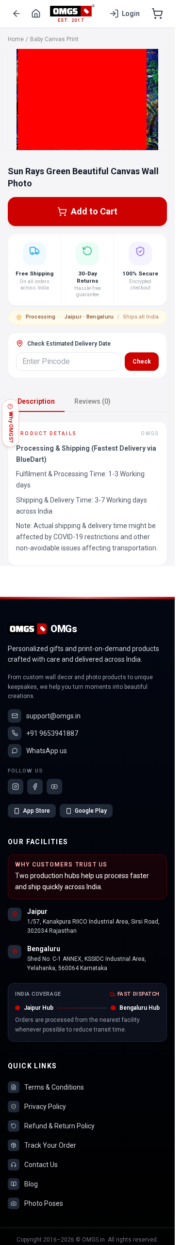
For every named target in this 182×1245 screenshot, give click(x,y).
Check (141, 361)
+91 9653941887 (52, 733)
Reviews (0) (92, 401)
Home (16, 39)
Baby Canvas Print (54, 39)
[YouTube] (54, 786)
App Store (36, 810)
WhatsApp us (46, 751)
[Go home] (36, 13)
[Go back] (16, 13)
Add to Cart (94, 211)
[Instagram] (15, 786)
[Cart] (157, 13)
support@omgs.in (53, 716)
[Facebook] (35, 786)
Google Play (91, 810)
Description (36, 401)
